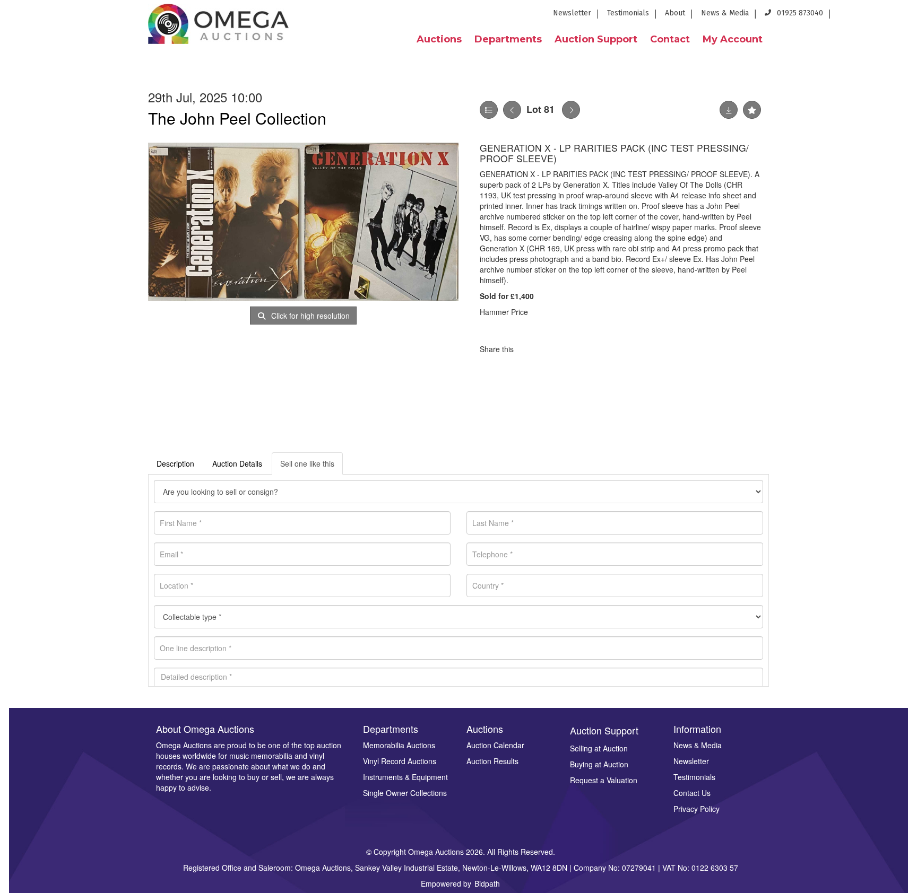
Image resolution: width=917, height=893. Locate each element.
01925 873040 (799, 12)
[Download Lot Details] (729, 110)
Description (175, 463)
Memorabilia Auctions (399, 745)
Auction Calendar (495, 745)
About (675, 12)
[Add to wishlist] (752, 110)
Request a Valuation (603, 780)
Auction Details (237, 463)
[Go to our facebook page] (846, 16)
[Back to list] (489, 110)
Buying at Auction (599, 764)
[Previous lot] (512, 110)
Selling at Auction (599, 748)
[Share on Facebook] (531, 349)
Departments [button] (508, 39)
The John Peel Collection (237, 118)
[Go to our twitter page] (866, 16)
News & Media (725, 12)
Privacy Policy (696, 808)
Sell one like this (307, 463)
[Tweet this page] (553, 349)
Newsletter (572, 12)
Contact (670, 39)
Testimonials (628, 12)
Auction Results (492, 761)
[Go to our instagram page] (902, 16)
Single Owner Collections (405, 792)
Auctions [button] (439, 39)
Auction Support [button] (596, 39)
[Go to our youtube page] (885, 16)
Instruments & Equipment (405, 777)
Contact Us (692, 792)
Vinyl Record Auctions (399, 761)
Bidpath (487, 883)
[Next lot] (571, 110)
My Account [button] (733, 39)
